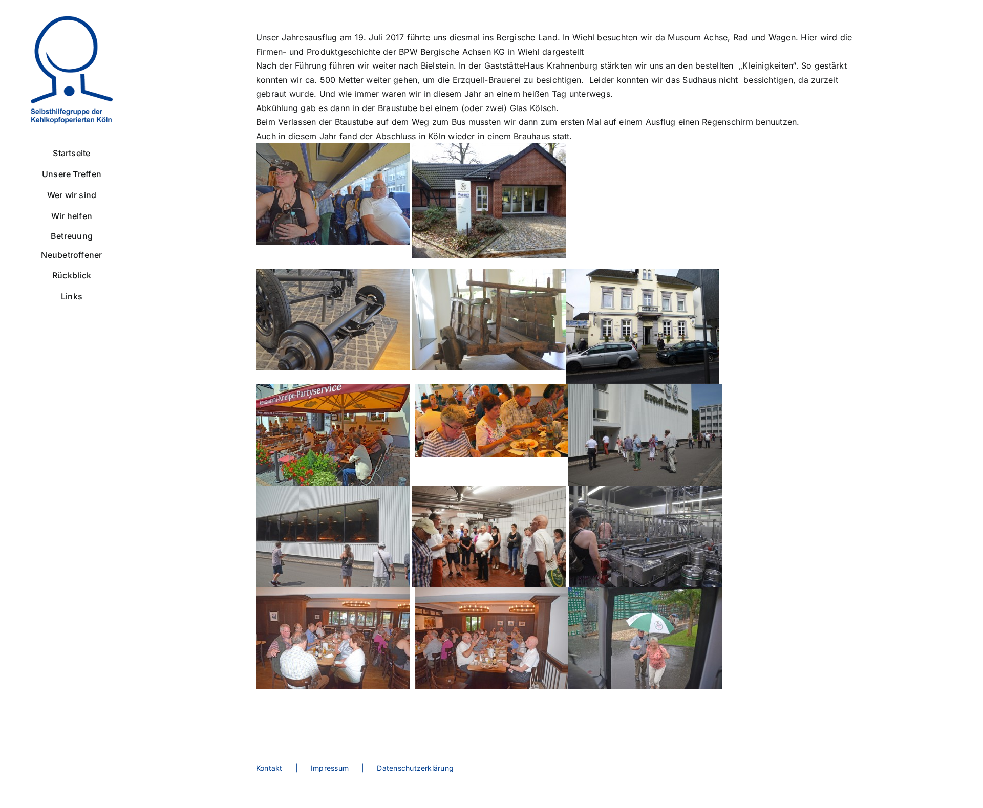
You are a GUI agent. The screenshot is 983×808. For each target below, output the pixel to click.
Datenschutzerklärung (415, 767)
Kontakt (269, 767)
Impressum (330, 767)
